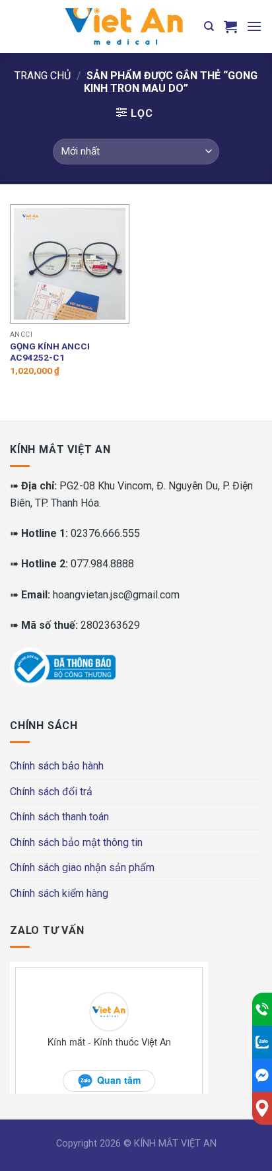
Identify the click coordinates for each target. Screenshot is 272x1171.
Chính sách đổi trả (51, 791)
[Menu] (254, 26)
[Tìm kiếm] (209, 26)
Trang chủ (43, 75)
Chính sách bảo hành (57, 766)
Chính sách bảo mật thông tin (76, 842)
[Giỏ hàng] (230, 26)
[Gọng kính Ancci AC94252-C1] (70, 264)
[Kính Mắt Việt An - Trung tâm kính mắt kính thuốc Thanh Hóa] (123, 26)
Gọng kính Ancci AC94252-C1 (50, 352)
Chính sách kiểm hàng (59, 893)
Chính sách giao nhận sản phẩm (82, 867)
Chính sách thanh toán (59, 816)
